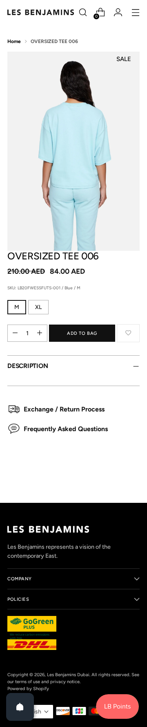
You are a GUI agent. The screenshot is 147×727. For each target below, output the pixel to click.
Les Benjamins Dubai (68, 674)
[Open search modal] (82, 12)
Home (14, 41)
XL (38, 307)
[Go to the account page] (117, 12)
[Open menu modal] (135, 12)
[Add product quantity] (39, 333)
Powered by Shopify (28, 688)
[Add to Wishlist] (128, 333)
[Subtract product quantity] (15, 333)
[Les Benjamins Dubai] (40, 12)
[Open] (20, 707)
